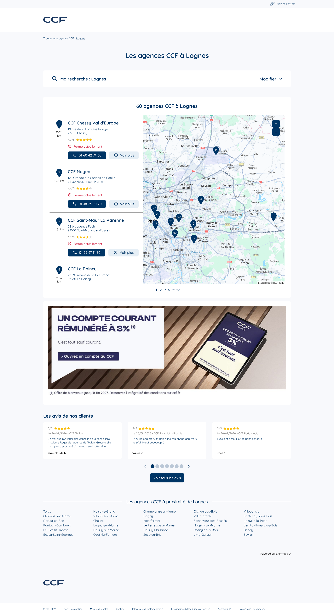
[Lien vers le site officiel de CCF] (55, 20)
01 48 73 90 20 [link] (90, 204)
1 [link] (156, 290)
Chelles (98, 521)
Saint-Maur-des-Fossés (210, 521)
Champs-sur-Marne (57, 516)
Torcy (47, 511)
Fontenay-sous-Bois (258, 516)
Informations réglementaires (147, 608)
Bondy (248, 530)
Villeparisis (251, 511)
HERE (281, 282)
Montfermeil (151, 521)
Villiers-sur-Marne (105, 516)
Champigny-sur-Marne (159, 511)
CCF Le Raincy (82, 269)
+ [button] (276, 123)
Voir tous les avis (167, 478)
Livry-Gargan (203, 534)
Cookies (120, 608)
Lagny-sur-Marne (105, 525)
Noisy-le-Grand (104, 511)
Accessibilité (224, 608)
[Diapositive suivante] (189, 466)
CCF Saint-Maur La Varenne (96, 220)
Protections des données (252, 608)
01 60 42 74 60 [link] (90, 155)
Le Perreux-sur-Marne (159, 525)
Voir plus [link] (127, 155)
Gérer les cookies (73, 608)
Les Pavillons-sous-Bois (260, 525)
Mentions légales (99, 608)
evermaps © (283, 553)
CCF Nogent (80, 171)
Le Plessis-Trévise (55, 530)
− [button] (276, 132)
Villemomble (203, 516)
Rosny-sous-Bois (206, 530)
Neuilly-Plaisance (155, 530)
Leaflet (261, 282)
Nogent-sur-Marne (207, 525)
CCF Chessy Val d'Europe (93, 123)
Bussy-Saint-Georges (58, 534)
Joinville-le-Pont (255, 521)
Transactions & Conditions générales (190, 608)
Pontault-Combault (57, 525)
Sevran (249, 534)
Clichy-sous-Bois (205, 511)
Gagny (148, 516)
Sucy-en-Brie (152, 534)
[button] (152, 466)
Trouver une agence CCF (58, 38)
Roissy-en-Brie (53, 521)
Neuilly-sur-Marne (106, 530)
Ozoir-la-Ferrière (105, 534)
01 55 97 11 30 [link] (90, 252)
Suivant (173, 290)
